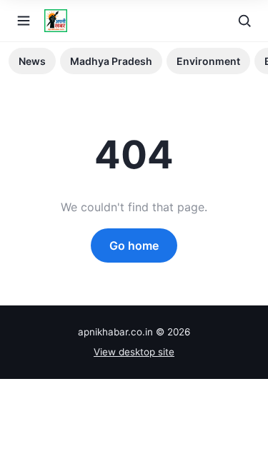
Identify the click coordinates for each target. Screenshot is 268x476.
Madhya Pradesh (111, 61)
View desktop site (134, 352)
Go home (134, 245)
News (32, 61)
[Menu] (23, 20)
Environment (208, 61)
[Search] (244, 20)
